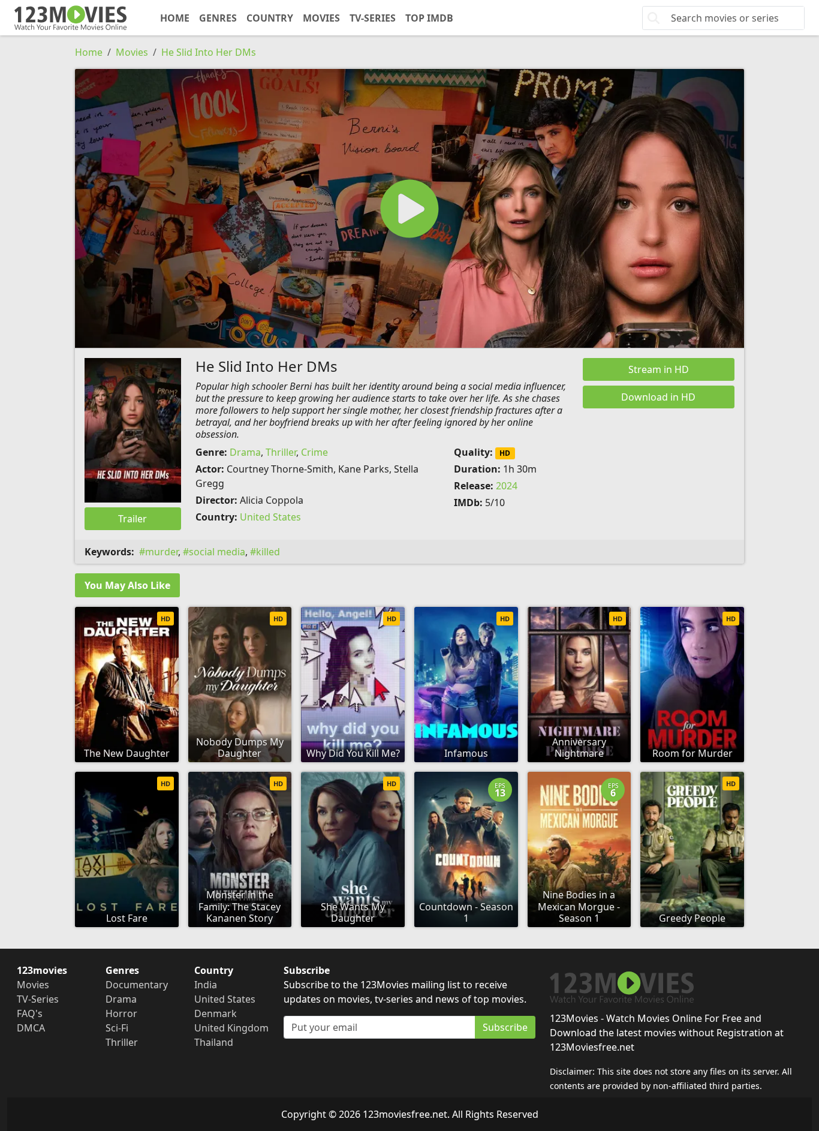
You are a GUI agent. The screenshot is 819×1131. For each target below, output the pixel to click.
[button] (409, 208)
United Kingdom (231, 1027)
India (205, 984)
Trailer (132, 518)
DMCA (31, 1027)
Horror (121, 1013)
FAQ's (30, 1013)
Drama (245, 452)
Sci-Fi (117, 1027)
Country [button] (269, 18)
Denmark (215, 1013)
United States (270, 517)
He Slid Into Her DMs (208, 52)
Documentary (137, 984)
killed (268, 551)
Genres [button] (218, 18)
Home (174, 18)
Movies (321, 18)
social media (217, 551)
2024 (506, 485)
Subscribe (505, 1027)
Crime (314, 452)
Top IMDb (429, 18)
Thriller (281, 452)
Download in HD (658, 397)
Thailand (213, 1042)
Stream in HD (658, 369)
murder (161, 551)
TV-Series (373, 18)
